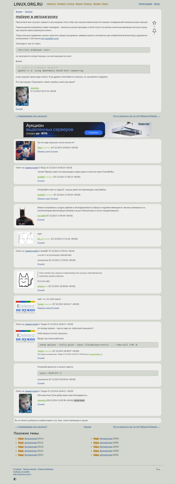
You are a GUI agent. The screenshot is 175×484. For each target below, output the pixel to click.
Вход (157, 4)
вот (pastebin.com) (50, 38)
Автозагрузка (30, 438)
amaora (41, 286)
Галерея (61, 4)
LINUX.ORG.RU (28, 4)
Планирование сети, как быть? (32, 116)
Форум (79, 4)
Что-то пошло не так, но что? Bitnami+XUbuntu (135, 116)
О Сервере (17, 469)
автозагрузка (30, 443)
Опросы (88, 4)
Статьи (70, 4)
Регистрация (145, 4)
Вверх (158, 469)
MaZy (40, 148)
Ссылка (19, 109)
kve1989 (41, 216)
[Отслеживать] (154, 30)
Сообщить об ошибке (21, 472)
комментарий (31, 168)
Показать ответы (44, 308)
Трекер (97, 4)
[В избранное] (154, 23)
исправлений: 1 (96, 354)
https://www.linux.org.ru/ (22, 474)
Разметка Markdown (45, 469)
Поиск (105, 4)
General (28, 12)
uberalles (34, 88)
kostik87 (41, 177)
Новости (51, 4)
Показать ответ (44, 151)
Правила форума (29, 469)
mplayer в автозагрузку (37, 16)
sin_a (40, 239)
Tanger (41, 304)
